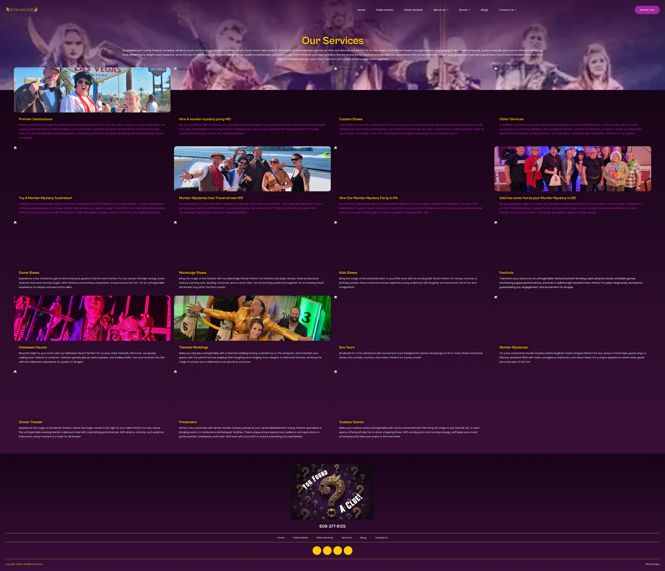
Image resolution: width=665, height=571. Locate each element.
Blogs (484, 10)
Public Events (384, 10)
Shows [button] (463, 10)
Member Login (647, 9)
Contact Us (381, 537)
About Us (347, 537)
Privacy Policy (653, 564)
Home (361, 10)
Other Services (413, 10)
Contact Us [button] (507, 10)
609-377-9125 (332, 526)
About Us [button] (440, 10)
